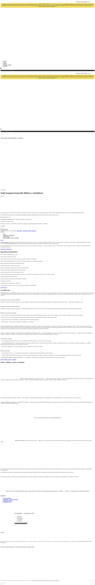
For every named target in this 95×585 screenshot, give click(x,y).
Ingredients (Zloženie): (8, 235)
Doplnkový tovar (7, 502)
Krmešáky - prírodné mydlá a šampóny (26, 230)
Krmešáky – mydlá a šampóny (10, 499)
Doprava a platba (30, 546)
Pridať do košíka (4, 229)
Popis (4, 234)
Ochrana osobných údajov (20, 546)
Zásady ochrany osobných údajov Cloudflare (39, 580)
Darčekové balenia (7, 500)
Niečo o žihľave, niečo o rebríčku (11, 238)
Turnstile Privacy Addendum (53, 580)
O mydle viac (6, 236)
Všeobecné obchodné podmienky (8, 546)
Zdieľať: (2, 232)
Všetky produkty (7, 498)
